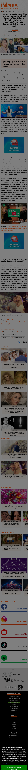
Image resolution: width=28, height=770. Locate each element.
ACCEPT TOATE (14, 765)
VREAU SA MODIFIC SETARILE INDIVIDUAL (14, 767)
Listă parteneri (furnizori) (5, 763)
